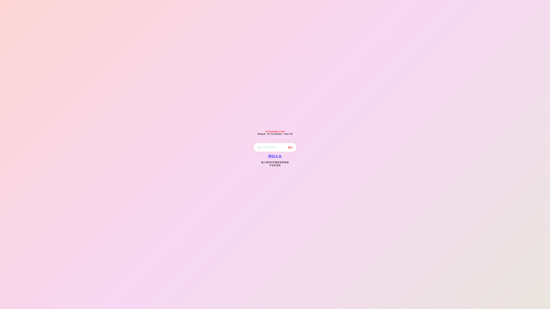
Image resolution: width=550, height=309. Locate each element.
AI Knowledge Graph (275, 131)
